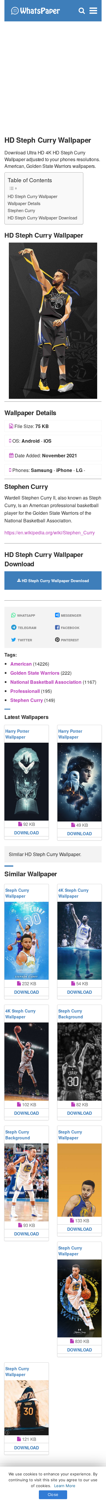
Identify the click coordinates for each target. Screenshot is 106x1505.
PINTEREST (69, 640)
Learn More (64, 1485)
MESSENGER (70, 615)
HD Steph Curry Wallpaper (32, 196)
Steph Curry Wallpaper (17, 893)
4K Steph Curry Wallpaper (73, 893)
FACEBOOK (70, 627)
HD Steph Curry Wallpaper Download (42, 217)
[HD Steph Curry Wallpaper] (53, 320)
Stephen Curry (21, 210)
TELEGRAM (26, 627)
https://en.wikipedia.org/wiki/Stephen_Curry (49, 532)
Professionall (25, 691)
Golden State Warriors (35, 672)
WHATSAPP (25, 615)
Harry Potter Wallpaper (17, 734)
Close (53, 1494)
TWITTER (24, 640)
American (21, 663)
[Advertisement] (53, 76)
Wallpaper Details (24, 203)
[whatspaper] (35, 10)
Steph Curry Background (70, 1014)
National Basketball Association (46, 682)
